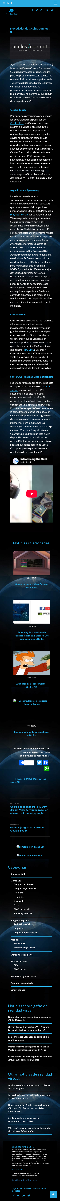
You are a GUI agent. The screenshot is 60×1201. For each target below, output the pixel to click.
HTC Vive (19, 896)
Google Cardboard (24, 884)
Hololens (18, 892)
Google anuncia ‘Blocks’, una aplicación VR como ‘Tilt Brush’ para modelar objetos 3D (28, 1108)
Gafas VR (42, 779)
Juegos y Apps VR (20, 920)
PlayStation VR (19, 214)
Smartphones (18, 989)
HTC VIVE (28, 349)
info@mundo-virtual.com (24, 1180)
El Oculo (18, 779)
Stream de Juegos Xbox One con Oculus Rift (31, 586)
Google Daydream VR (25, 888)
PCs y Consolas (19, 961)
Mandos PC (20, 943)
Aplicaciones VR (22, 924)
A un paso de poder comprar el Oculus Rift (31, 685)
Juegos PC (19, 928)
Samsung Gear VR (23, 913)
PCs (16, 965)
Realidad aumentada (22, 983)
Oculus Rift (17, 122)
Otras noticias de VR (22, 954)
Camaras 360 (18, 874)
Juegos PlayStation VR (26, 932)
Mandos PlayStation (24, 947)
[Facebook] (45, 763)
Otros (17, 905)
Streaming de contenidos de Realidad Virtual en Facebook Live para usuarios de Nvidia (32, 635)
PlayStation (20, 969)
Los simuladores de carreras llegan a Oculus (31, 733)
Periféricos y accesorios (23, 976)
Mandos (15, 939)
